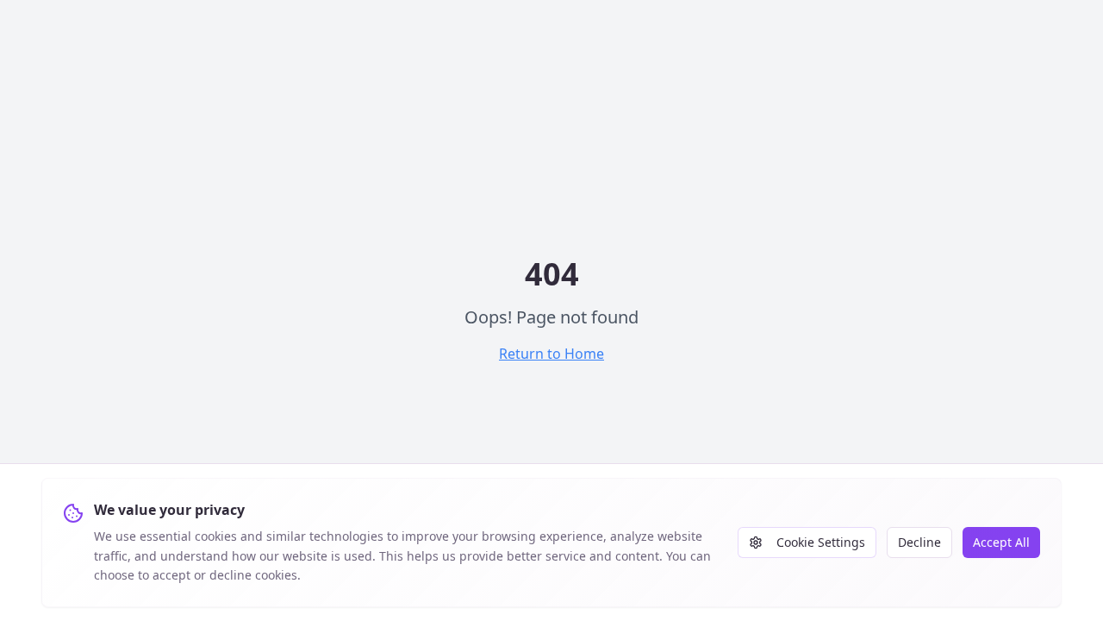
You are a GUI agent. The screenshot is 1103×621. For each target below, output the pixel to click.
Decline (919, 542)
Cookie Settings (820, 542)
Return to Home (551, 353)
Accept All (1001, 542)
